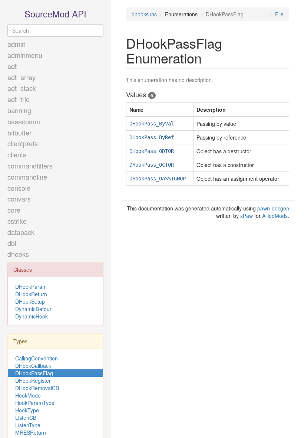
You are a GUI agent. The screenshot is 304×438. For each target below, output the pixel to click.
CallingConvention (36, 358)
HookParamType (34, 402)
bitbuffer (19, 132)
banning (19, 110)
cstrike (17, 221)
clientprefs (22, 143)
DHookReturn (31, 294)
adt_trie (18, 99)
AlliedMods (275, 215)
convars (19, 198)
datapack (20, 232)
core (13, 210)
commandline (27, 177)
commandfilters (30, 165)
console (18, 188)
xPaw (246, 215)
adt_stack (21, 88)
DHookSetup (30, 301)
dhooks (18, 254)
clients (16, 154)
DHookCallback (33, 365)
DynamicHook (31, 316)
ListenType (27, 425)
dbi (11, 243)
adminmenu (24, 55)
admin (16, 44)
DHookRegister (33, 380)
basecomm (23, 121)
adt (12, 66)
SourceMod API (55, 13)
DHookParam (31, 286)
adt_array (21, 77)
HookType (27, 410)
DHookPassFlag (34, 373)
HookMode (28, 395)
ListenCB (25, 417)
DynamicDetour (33, 309)
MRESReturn (30, 432)
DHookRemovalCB (37, 388)
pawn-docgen (273, 208)
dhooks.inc (144, 14)
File (279, 14)
